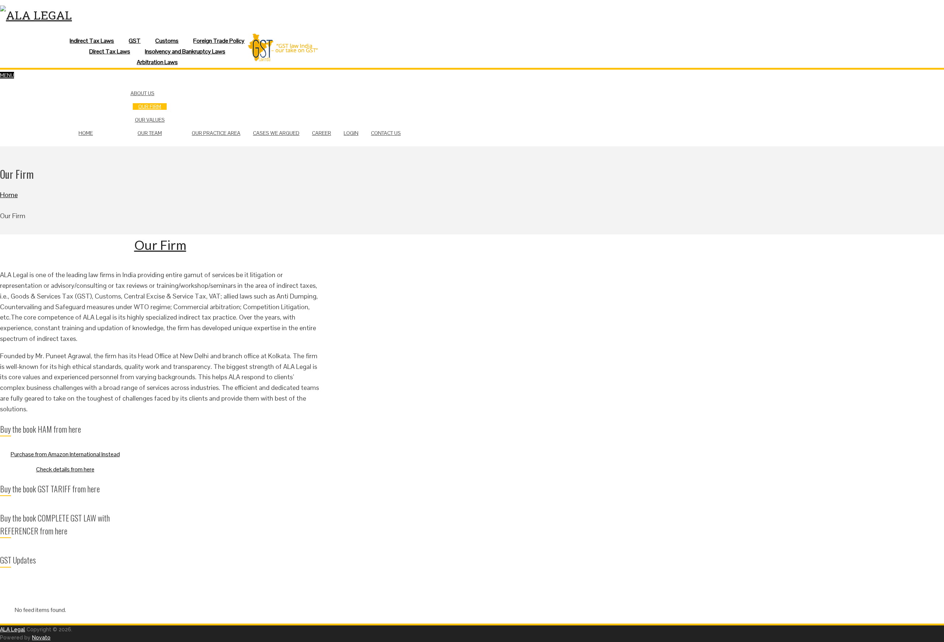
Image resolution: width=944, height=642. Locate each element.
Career (321, 133)
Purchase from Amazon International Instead (65, 454)
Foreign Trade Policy (218, 41)
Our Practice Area (216, 133)
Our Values (150, 119)
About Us (143, 93)
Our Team (150, 133)
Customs (166, 41)
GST (134, 41)
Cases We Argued (276, 133)
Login (351, 133)
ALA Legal (12, 629)
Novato (41, 638)
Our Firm (149, 106)
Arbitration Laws (157, 62)
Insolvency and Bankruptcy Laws (185, 51)
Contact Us (386, 133)
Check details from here (65, 469)
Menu (7, 75)
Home (86, 133)
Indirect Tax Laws (92, 41)
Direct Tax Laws (109, 51)
